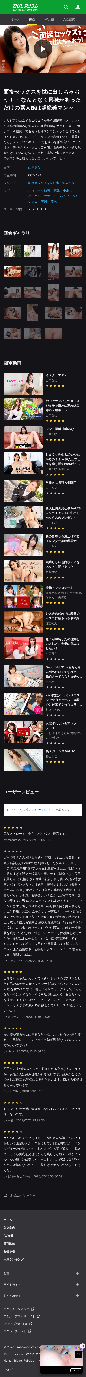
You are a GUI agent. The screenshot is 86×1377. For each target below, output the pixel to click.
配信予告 (9, 1251)
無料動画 (9, 1243)
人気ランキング (14, 1259)
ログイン (48, 810)
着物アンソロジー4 (59, 588)
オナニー (50, 196)
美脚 (44, 201)
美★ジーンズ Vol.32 (60, 751)
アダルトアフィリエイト (19, 1316)
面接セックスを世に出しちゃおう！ (53, 183)
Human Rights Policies (19, 1360)
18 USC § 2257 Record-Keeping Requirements (35, 1354)
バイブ (64, 196)
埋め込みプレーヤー (22, 1195)
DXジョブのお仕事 (15, 1323)
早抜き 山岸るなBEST (61, 482)
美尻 (54, 201)
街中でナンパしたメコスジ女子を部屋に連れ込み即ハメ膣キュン (63, 405)
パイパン (34, 196)
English (8, 1369)
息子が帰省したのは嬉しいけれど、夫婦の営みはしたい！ (63, 643)
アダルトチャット (15, 1331)
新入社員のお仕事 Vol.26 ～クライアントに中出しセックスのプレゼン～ (63, 512)
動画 (32, 19)
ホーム (15, 19)
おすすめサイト (14, 1295)
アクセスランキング (16, 1309)
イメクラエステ (56, 375)
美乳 (56, 190)
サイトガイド (12, 1284)
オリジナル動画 (39, 190)
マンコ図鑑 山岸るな (60, 429)
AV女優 (49, 19)
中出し (67, 190)
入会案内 (69, 19)
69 (75, 196)
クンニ (32, 201)
